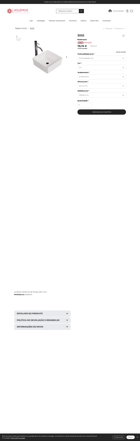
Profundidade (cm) (85, 54)
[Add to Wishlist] (124, 36)
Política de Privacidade (17, 438)
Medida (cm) (83, 91)
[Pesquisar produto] (81, 11)
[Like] (131, 11)
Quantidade (82, 101)
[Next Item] (66, 57)
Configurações (118, 437)
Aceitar (130, 437)
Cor (79, 63)
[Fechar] (137, 437)
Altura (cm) (82, 81)
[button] (127, 11)
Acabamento (83, 72)
